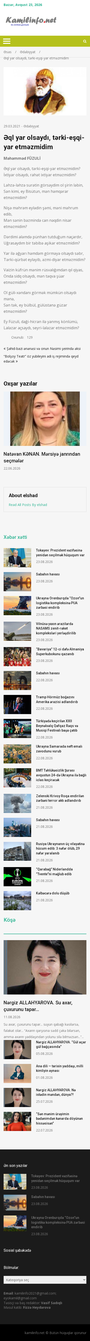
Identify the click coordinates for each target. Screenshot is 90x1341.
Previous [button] (7, 437)
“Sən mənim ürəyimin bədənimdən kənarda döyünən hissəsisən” (59, 1118)
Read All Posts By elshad (28, 504)
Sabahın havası (48, 574)
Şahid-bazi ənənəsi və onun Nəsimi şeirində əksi (44, 348)
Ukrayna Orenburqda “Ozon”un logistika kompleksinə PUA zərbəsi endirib (60, 602)
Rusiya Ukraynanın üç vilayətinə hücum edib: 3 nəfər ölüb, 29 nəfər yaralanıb (60, 848)
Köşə (10, 920)
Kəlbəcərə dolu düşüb (52, 893)
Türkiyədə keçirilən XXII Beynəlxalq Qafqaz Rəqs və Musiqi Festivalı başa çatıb (57, 725)
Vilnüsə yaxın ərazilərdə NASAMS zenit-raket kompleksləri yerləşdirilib (56, 628)
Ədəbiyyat (31, 126)
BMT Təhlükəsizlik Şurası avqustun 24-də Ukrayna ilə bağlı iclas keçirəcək (61, 775)
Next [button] (83, 437)
